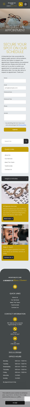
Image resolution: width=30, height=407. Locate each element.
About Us (7, 155)
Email (5, 85)
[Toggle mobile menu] (4, 4)
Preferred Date (8, 92)
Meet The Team (9, 162)
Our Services (8, 159)
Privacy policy (22, 125)
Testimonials (8, 166)
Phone (5, 106)
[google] (15, 287)
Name (5, 78)
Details (6, 113)
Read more (7, 218)
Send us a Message (15, 352)
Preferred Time (8, 99)
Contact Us (8, 169)
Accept (15, 403)
